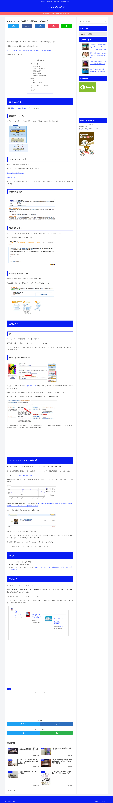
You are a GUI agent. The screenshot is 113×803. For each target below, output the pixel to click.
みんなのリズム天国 (30, 385)
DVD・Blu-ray (11, 177)
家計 (9, 689)
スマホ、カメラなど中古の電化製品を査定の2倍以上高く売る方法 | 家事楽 (29, 50)
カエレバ (38, 620)
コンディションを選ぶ (39, 68)
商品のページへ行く (38, 66)
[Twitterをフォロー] (23, 733)
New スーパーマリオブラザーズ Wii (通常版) (36, 616)
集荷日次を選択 (37, 71)
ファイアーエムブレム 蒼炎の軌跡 (22, 475)
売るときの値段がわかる (39, 83)
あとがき (33, 90)
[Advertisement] (40, 34)
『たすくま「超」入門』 (84, 129)
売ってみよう (34, 64)
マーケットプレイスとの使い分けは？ (41, 85)
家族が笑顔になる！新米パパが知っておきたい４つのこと (98, 55)
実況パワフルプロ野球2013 (19, 108)
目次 (38, 60)
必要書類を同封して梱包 (39, 75)
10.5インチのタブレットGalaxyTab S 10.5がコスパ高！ (98, 71)
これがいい (34, 78)
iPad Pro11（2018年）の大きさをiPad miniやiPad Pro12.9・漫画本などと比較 (98, 47)
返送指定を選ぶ (37, 73)
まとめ (33, 87)
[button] (105, 22)
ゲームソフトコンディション (15, 173)
